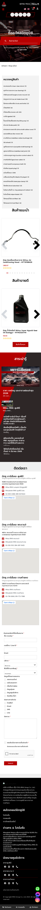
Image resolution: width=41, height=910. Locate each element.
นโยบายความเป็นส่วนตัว (11, 890)
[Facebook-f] (12, 15)
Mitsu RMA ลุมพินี (11, 408)
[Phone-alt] (29, 15)
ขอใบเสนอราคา (12, 683)
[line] (37, 889)
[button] (4, 9)
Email (6, 653)
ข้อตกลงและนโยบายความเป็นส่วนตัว (17, 746)
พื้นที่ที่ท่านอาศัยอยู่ (11, 668)
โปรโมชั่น (6, 815)
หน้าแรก (4, 66)
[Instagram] (37, 899)
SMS (8, 709)
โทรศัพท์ (10, 703)
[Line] (25, 15)
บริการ (6, 661)
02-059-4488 (22, 50)
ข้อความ (7, 716)
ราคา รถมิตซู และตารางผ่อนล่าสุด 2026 (18, 392)
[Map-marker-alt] (13, 867)
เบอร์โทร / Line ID (10, 645)
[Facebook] (37, 895)
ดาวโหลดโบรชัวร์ (9, 821)
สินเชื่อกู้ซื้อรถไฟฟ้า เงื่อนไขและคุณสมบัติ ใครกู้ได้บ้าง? (14, 428)
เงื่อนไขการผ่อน (12, 686)
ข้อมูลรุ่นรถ (11, 689)
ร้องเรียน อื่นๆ (11, 696)
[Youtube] (16, 15)
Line (8, 713)
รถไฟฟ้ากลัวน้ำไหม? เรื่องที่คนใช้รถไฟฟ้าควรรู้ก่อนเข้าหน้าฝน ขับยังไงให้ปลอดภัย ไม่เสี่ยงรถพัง (14, 420)
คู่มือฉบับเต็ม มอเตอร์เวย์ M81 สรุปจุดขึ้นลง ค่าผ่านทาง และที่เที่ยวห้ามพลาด (13, 440)
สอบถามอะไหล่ (12, 679)
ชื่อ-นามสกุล (8, 636)
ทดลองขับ (7, 818)
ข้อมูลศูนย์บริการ (12, 692)
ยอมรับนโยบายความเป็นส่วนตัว (18, 742)
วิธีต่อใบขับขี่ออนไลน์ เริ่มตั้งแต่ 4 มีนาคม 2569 (13, 450)
